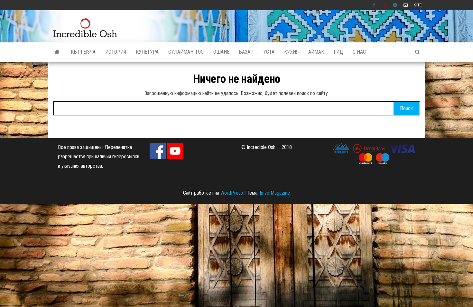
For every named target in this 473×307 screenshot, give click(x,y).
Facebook (374, 5)
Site (418, 5)
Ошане (221, 52)
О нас (359, 52)
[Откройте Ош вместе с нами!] (57, 52)
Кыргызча (83, 52)
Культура (147, 52)
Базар (246, 52)
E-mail (405, 5)
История (115, 52)
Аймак (316, 52)
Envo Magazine (275, 193)
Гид (338, 52)
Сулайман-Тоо (186, 52)
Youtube (385, 5)
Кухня (291, 52)
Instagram (395, 5)
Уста (268, 52)
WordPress (231, 193)
